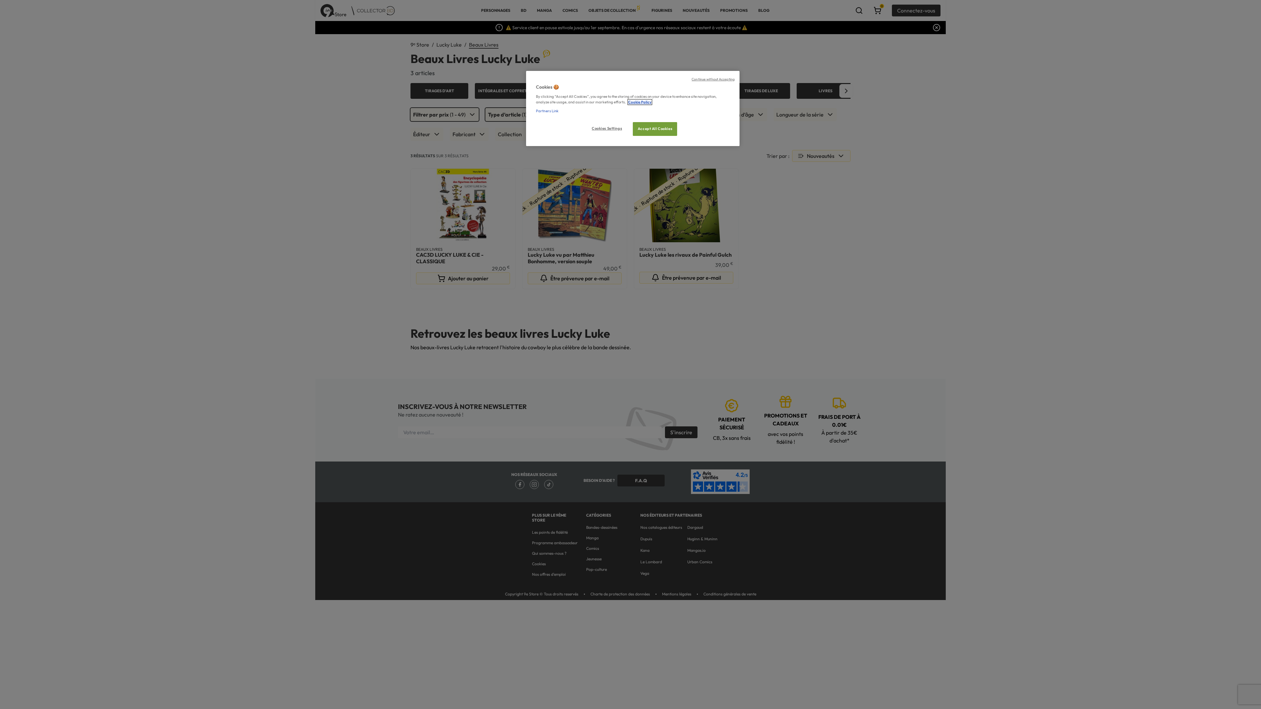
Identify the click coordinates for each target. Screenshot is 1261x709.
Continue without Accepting (713, 79)
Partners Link (547, 111)
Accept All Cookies (655, 128)
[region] (633, 108)
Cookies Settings (607, 128)
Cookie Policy (640, 102)
